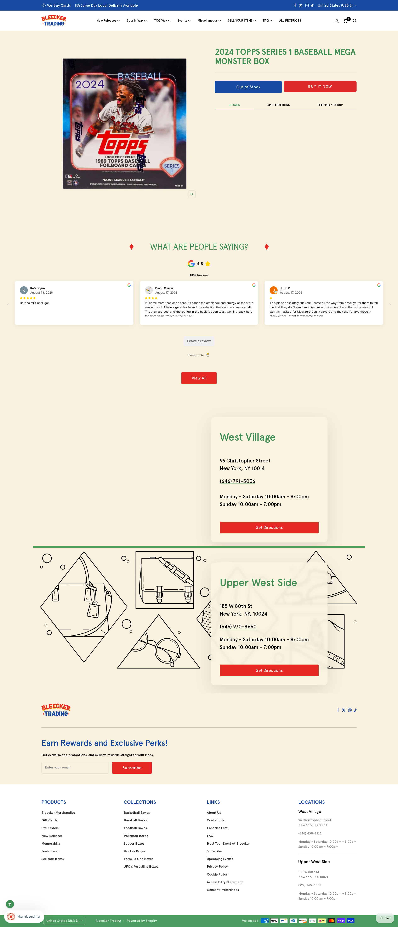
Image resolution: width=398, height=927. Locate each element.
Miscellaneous (207, 20)
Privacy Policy (217, 866)
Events (182, 20)
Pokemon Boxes (136, 836)
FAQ (266, 20)
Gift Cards (49, 820)
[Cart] (345, 21)
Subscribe (214, 851)
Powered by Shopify (142, 921)
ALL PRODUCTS (290, 20)
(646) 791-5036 (237, 481)
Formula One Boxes (138, 859)
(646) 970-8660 (238, 626)
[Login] (337, 21)
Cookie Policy (217, 874)
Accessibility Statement (225, 882)
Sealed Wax (50, 851)
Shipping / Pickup (330, 105)
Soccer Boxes (134, 843)
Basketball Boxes (137, 813)
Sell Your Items (52, 859)
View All (199, 378)
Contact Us (215, 820)
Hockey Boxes (134, 851)
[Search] (355, 21)
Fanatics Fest (217, 828)
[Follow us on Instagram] (307, 5)
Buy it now (320, 86)
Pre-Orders (49, 828)
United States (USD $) (335, 5)
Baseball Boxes (135, 820)
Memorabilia (50, 843)
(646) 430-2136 (309, 833)
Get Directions (269, 527)
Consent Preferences (223, 890)
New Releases (106, 20)
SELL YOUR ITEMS (240, 20)
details (234, 105)
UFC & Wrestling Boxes (141, 866)
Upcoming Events (220, 859)
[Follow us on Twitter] (300, 5)
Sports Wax (135, 20)
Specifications (278, 105)
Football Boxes (135, 828)
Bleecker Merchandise (58, 813)
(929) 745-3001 (309, 885)
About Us (214, 813)
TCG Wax (160, 20)
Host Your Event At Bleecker (228, 843)
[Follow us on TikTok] (312, 5)
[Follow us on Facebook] (295, 5)
